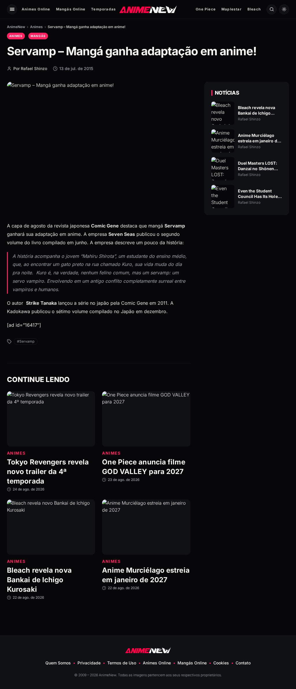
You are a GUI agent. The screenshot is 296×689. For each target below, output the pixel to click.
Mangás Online (71, 9)
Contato (243, 662)
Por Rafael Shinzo (30, 68)
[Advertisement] (246, 269)
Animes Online (36, 9)
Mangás (38, 36)
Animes (36, 27)
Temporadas (103, 9)
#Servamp (25, 341)
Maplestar (231, 9)
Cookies (221, 662)
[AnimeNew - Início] (148, 9)
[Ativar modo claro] (284, 9)
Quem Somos (58, 662)
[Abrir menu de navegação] (12, 9)
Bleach (254, 9)
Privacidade (89, 662)
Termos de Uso (121, 662)
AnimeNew (16, 27)
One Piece (206, 9)
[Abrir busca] (272, 9)
